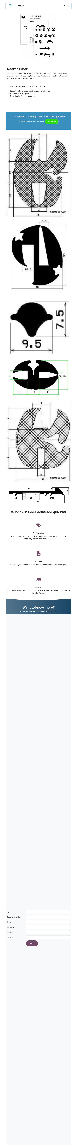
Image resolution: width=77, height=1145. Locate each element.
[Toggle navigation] (68, 6)
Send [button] (32, 943)
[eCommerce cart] (64, 6)
